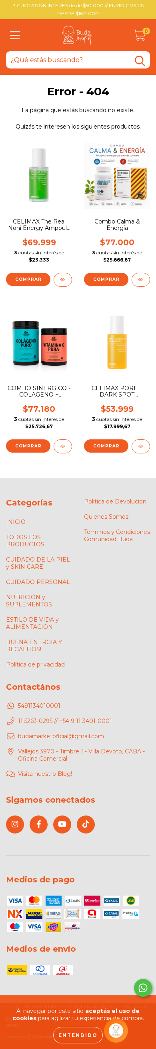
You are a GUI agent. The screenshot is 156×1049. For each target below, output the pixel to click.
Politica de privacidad (35, 664)
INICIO (16, 522)
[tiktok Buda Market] (86, 824)
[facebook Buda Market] (39, 824)
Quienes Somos (106, 516)
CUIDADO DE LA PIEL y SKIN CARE (38, 563)
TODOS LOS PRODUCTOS (25, 541)
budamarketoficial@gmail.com (61, 736)
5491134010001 (39, 705)
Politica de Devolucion (115, 501)
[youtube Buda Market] (62, 824)
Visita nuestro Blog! (45, 773)
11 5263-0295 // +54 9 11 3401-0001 (65, 721)
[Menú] (15, 35)
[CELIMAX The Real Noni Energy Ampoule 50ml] (63, 280)
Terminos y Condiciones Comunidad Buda (117, 535)
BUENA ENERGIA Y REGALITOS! (34, 645)
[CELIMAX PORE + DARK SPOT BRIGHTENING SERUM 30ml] (141, 446)
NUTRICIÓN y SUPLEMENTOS (29, 601)
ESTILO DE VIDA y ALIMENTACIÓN (32, 623)
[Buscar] (140, 61)
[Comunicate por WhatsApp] (143, 988)
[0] (139, 37)
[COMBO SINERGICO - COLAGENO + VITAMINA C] (63, 446)
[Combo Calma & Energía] (141, 280)
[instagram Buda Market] (15, 824)
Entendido (78, 1035)
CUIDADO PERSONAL (38, 582)
